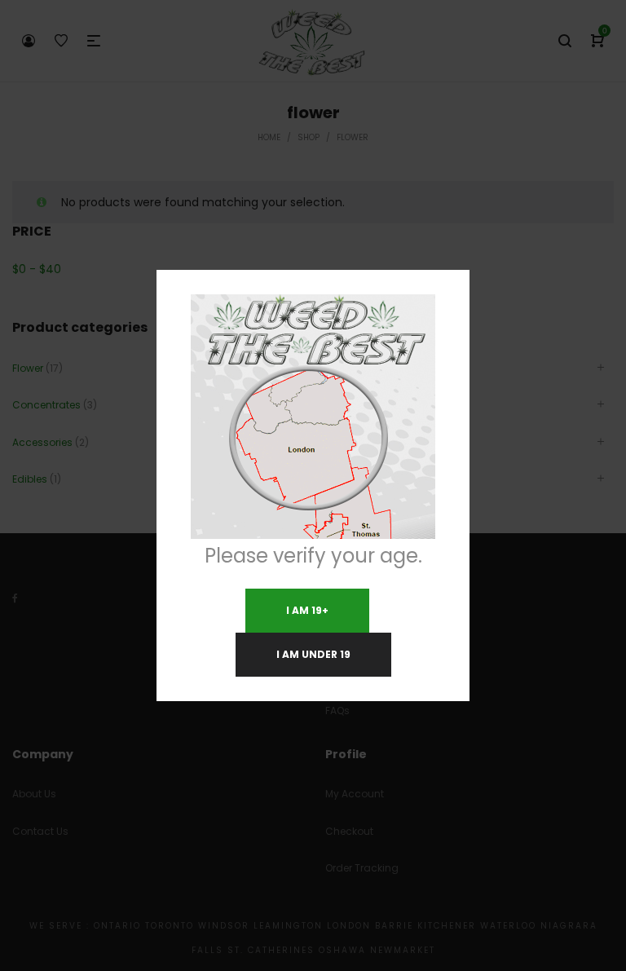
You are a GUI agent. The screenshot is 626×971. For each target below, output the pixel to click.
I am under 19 (313, 654)
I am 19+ (307, 610)
